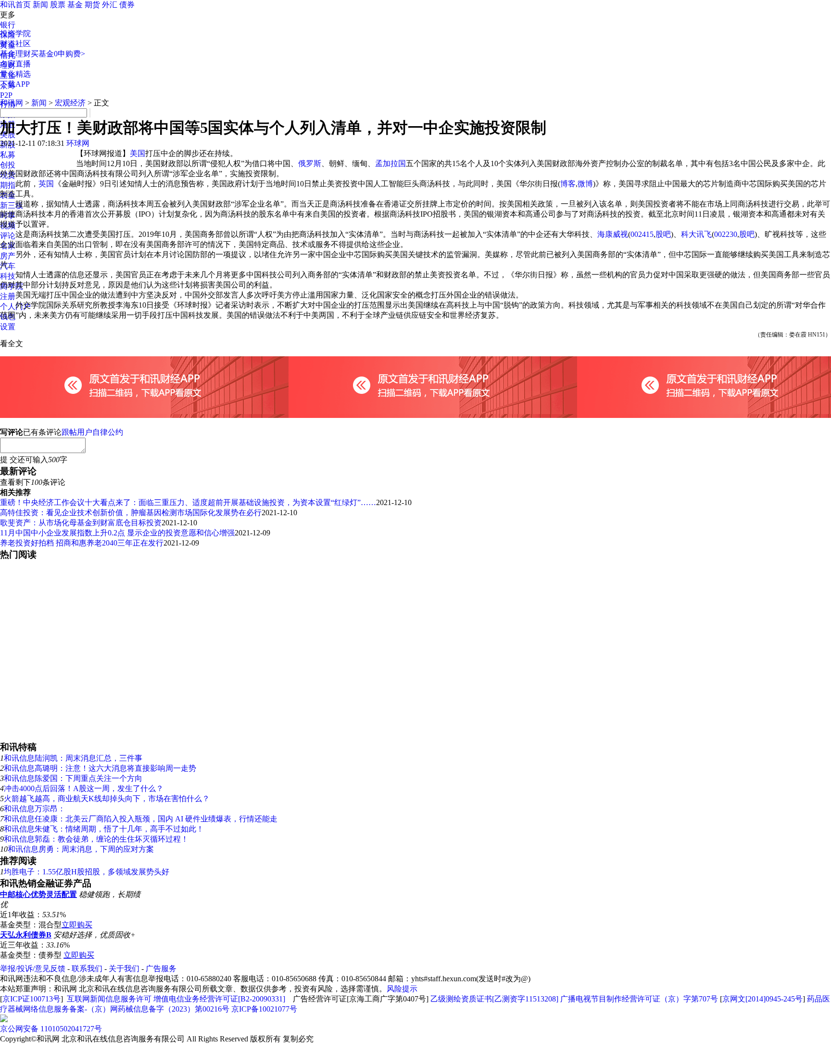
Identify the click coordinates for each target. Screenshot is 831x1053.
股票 (57, 4)
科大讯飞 (696, 234)
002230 (725, 234)
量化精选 (15, 74)
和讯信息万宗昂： (34, 809)
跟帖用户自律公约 (92, 432)
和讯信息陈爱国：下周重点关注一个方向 (73, 778)
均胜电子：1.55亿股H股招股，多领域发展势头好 (86, 872)
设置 (7, 327)
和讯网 (11, 103)
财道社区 (15, 43)
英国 (46, 184)
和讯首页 (15, 4)
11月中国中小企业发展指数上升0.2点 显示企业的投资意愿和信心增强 (117, 533)
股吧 (663, 234)
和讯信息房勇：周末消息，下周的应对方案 (81, 849)
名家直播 (15, 64)
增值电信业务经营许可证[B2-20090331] (219, 999)
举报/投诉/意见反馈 (32, 968)
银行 (7, 25)
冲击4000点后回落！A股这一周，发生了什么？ (84, 788)
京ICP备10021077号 (264, 1009)
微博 (585, 184)
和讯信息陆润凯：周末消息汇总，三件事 (73, 758)
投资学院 (15, 33)
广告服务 (161, 968)
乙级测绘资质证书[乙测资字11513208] (494, 999)
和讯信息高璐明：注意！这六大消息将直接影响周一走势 (100, 768)
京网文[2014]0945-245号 (762, 999)
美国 (137, 153)
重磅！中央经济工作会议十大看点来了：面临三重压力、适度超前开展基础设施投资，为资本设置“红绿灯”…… (188, 502)
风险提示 (402, 989)
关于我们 (124, 968)
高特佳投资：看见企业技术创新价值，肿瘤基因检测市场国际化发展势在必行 (131, 512)
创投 (7, 165)
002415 (642, 234)
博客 (568, 184)
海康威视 (612, 234)
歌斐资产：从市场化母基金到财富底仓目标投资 (81, 523)
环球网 (77, 143)
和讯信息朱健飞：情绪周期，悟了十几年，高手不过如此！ (104, 829)
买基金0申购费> (58, 54)
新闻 (40, 4)
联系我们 (87, 968)
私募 (7, 155)
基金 (75, 4)
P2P (6, 95)
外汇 (109, 4)
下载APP (15, 84)
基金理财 (15, 54)
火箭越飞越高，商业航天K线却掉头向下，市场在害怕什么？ (107, 798)
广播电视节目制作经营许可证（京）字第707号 (639, 999)
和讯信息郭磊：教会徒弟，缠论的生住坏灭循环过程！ (96, 839)
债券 (127, 4)
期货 (92, 4)
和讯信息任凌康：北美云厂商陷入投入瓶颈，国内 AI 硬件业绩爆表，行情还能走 (140, 819)
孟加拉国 (390, 163)
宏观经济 (70, 103)
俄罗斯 (309, 163)
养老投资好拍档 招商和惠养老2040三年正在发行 (82, 543)
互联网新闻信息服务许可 (109, 999)
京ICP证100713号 (31, 999)
